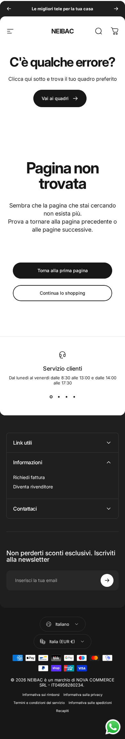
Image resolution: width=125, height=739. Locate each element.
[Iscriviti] (107, 580)
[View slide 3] (66, 397)
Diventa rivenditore (33, 486)
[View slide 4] (74, 397)
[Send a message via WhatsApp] (113, 727)
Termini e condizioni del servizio (39, 703)
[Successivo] (116, 8)
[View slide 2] (59, 397)
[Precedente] (9, 8)
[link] (60, 98)
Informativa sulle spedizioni (90, 703)
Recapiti (62, 711)
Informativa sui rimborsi (41, 695)
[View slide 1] (51, 397)
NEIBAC (62, 31)
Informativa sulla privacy (83, 695)
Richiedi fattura (29, 477)
